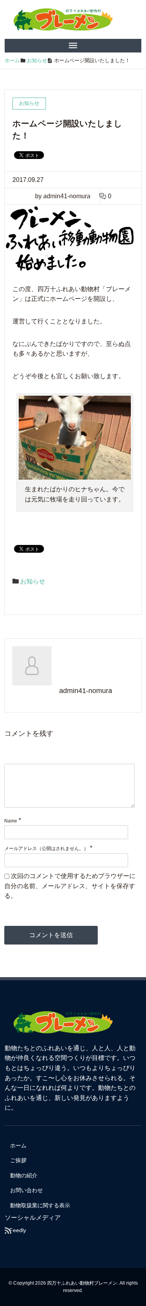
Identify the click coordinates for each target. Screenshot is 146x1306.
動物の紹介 (23, 1175)
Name (10, 821)
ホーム (18, 1145)
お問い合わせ (26, 1190)
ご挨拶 (18, 1160)
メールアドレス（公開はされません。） (46, 848)
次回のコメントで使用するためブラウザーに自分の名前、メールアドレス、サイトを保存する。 (69, 886)
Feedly (17, 1230)
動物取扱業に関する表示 (40, 1205)
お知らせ (32, 581)
